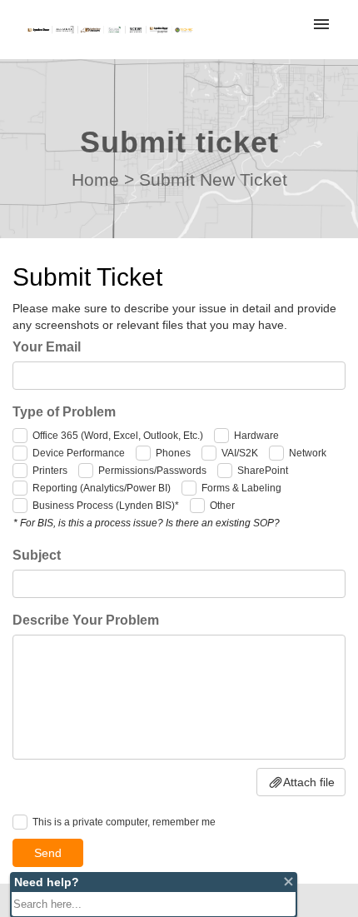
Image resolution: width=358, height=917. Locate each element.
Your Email (46, 347)
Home (95, 179)
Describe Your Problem (85, 620)
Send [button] (48, 853)
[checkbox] (19, 822)
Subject (36, 555)
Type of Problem (64, 412)
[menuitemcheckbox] (19, 435)
